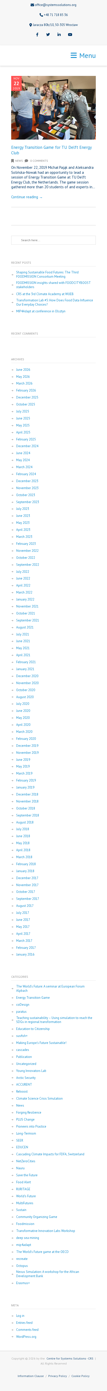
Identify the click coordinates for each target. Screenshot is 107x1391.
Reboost (22, 1092)
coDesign (22, 1005)
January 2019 (25, 788)
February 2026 (26, 391)
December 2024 (27, 446)
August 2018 (25, 822)
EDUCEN (22, 1147)
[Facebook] (37, 35)
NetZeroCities (25, 1161)
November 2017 (27, 885)
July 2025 (22, 411)
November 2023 (27, 488)
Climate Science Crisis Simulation (39, 1099)
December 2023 (27, 481)
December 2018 (27, 794)
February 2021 (26, 662)
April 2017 (23, 934)
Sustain (21, 1210)
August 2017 (25, 906)
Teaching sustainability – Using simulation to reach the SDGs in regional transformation (54, 1020)
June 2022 (23, 579)
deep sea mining (27, 1238)
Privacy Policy (57, 1376)
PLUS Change (25, 1120)
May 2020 (23, 718)
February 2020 (26, 739)
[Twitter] (48, 35)
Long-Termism (26, 1134)
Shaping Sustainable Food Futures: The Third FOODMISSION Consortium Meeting (47, 274)
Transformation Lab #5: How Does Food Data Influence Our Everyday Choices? (54, 302)
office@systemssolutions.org (55, 5)
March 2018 (24, 857)
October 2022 (25, 558)
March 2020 (24, 732)
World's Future (26, 1196)
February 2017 (26, 948)
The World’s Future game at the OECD (42, 1252)
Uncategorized (26, 1064)
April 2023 (23, 530)
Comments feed (27, 1330)
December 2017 (27, 878)
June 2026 (23, 370)
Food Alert (23, 1182)
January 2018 (25, 871)
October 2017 (25, 892)
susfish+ (22, 1036)
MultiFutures (24, 1203)
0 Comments (38, 161)
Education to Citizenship (33, 1029)
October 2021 (25, 613)
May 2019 (23, 767)
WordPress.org (26, 1337)
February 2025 (26, 439)
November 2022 (27, 551)
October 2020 (25, 690)
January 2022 (25, 599)
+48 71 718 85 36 (56, 15)
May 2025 (23, 425)
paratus (21, 1012)
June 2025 (23, 418)
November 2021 (27, 606)
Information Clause (31, 1376)
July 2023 (22, 509)
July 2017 (22, 913)
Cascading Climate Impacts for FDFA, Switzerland (50, 1154)
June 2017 (23, 920)
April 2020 (23, 725)
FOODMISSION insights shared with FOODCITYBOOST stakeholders (53, 285)
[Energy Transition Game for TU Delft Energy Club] (53, 108)
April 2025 (23, 432)
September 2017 (27, 899)
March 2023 (24, 537)
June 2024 (23, 453)
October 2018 (25, 808)
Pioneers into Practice (31, 1127)
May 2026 (23, 377)
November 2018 (27, 801)
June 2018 (23, 836)
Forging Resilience (28, 1113)
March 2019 (24, 774)
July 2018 (22, 829)
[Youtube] (70, 35)
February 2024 (26, 474)
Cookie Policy (80, 1376)
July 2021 (22, 634)
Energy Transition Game (33, 998)
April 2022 (23, 586)
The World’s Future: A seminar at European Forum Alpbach (50, 989)
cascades (22, 1050)
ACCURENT (24, 1085)
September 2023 (27, 502)
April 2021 (23, 655)
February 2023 (26, 544)
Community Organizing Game (36, 1217)
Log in (20, 1316)
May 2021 (23, 648)
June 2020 (23, 711)
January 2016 (25, 955)
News (19, 161)
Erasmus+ (23, 1283)
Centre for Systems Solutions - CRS (70, 1358)
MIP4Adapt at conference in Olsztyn (40, 311)
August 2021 (25, 627)
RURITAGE (23, 1189)
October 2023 (25, 495)
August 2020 (25, 697)
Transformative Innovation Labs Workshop (45, 1231)
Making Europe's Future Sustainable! (41, 1043)
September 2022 (27, 565)
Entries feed (24, 1323)
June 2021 (23, 641)
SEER (19, 1141)
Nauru (20, 1168)
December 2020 (27, 676)
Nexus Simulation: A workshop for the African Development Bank (47, 1274)
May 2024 (23, 460)
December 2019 (27, 746)
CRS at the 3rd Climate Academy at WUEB (45, 294)
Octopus (22, 1266)
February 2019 (26, 781)
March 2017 (24, 941)
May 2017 (23, 927)
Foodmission (25, 1224)
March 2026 (24, 384)
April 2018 (23, 850)
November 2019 (27, 753)
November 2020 (27, 683)
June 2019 (23, 760)
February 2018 (26, 864)
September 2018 (27, 815)
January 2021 (25, 669)
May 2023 (23, 523)
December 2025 (27, 397)
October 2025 (25, 404)
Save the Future (27, 1175)
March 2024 (24, 467)
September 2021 (27, 620)
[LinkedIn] (59, 35)
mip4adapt (23, 1245)
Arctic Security (26, 1078)
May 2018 (23, 843)
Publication (24, 1057)
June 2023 (23, 516)
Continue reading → (27, 197)
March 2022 (24, 593)
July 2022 (22, 572)
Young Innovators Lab (31, 1071)
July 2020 (22, 704)
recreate (22, 1259)
